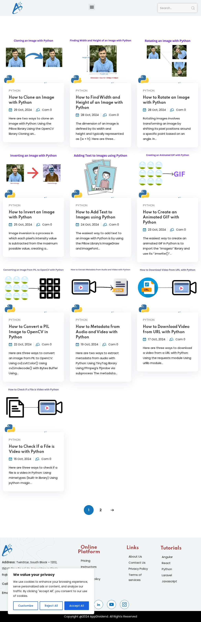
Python (14, 90)
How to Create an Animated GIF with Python (161, 217)
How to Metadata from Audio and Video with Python (98, 332)
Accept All (76, 606)
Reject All (51, 606)
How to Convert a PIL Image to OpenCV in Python (29, 332)
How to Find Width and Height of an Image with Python (99, 103)
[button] (92, 7)
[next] (112, 510)
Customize (25, 606)
